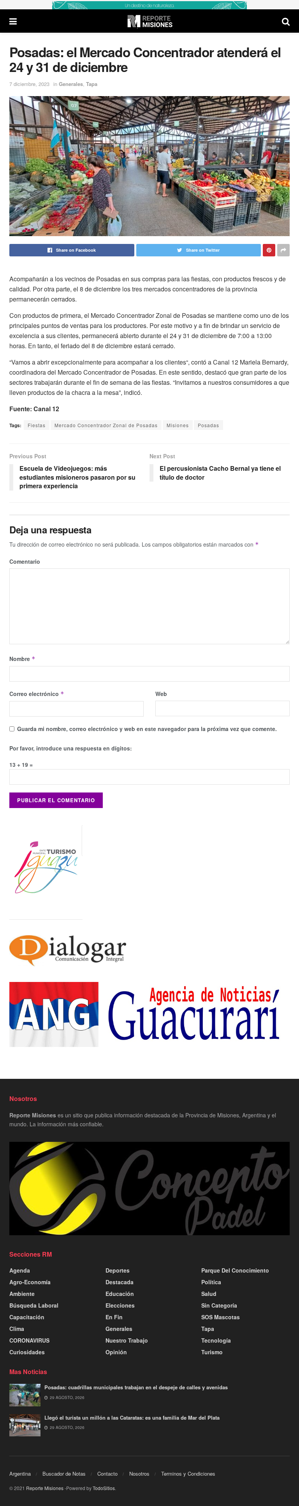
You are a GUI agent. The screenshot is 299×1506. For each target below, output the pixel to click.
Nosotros (139, 1473)
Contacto (107, 1473)
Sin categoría (219, 1305)
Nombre (22, 659)
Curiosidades (27, 1352)
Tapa (91, 84)
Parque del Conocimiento (235, 1270)
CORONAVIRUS (29, 1340)
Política (211, 1282)
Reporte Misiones (44, 1488)
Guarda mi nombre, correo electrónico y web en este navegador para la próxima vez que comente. (147, 729)
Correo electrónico (36, 694)
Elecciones (120, 1305)
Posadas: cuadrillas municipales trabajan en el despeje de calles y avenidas (136, 1387)
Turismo (212, 1352)
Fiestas (37, 425)
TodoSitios (104, 1488)
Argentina (20, 1473)
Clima (16, 1328)
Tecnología (216, 1340)
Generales (71, 84)
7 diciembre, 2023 (29, 84)
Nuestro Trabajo (127, 1340)
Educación (120, 1293)
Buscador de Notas (64, 1473)
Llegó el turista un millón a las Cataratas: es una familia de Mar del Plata (132, 1417)
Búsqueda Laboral (33, 1305)
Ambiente (22, 1293)
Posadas (208, 425)
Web (161, 694)
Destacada (120, 1282)
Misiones (178, 425)
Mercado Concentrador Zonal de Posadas (106, 425)
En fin (114, 1317)
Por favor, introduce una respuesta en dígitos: (70, 748)
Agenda (19, 1270)
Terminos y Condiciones (188, 1473)
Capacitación (26, 1317)
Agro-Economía (30, 1282)
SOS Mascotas (220, 1317)
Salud (208, 1293)
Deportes (118, 1270)
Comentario (24, 561)
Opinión (116, 1352)
